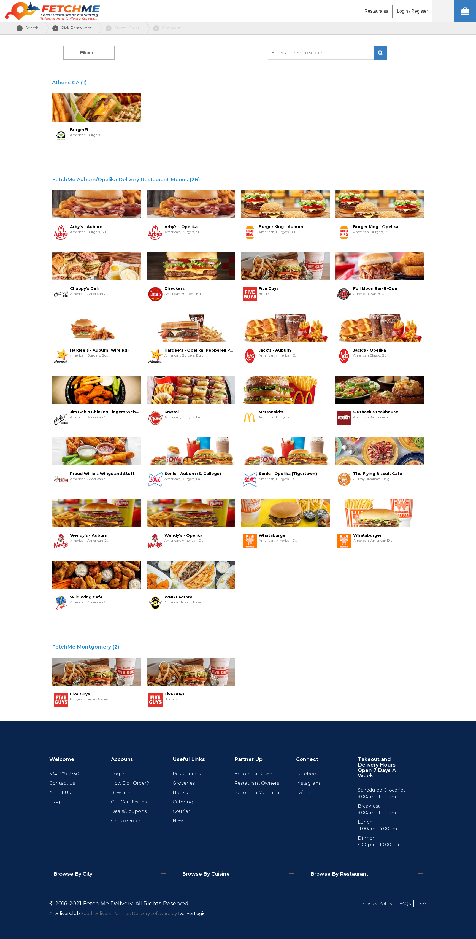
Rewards (121, 792)
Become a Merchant (257, 792)
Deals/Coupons (129, 811)
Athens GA (69, 83)
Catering (183, 802)
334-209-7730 (64, 773)
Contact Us (62, 783)
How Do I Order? (130, 783)
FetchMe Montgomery (85, 647)
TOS (422, 903)
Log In (118, 773)
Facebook (307, 773)
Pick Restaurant (73, 28)
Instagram (308, 783)
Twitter (304, 792)
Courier (181, 811)
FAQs (405, 903)
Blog (54, 802)
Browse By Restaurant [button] (339, 874)
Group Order (125, 820)
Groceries (184, 783)
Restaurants (187, 773)
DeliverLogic (191, 913)
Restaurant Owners (256, 783)
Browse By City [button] (72, 874)
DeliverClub (66, 913)
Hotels (180, 792)
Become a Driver (253, 773)
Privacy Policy (376, 903)
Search (29, 28)
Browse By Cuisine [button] (206, 874)
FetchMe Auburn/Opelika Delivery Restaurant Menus (126, 180)
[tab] (109, 874)
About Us (60, 792)
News (179, 820)
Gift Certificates (129, 802)
